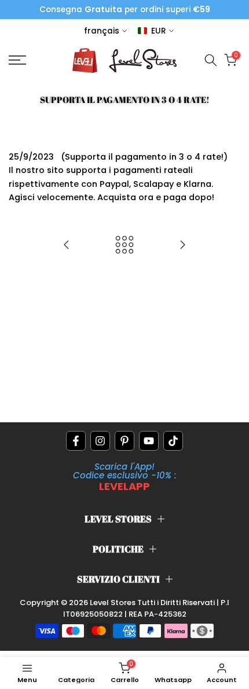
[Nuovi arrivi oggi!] (67, 245)
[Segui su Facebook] (76, 441)
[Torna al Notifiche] (124, 245)
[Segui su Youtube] (149, 441)
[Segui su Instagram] (100, 441)
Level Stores (113, 602)
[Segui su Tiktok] (173, 441)
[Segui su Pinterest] (124, 441)
